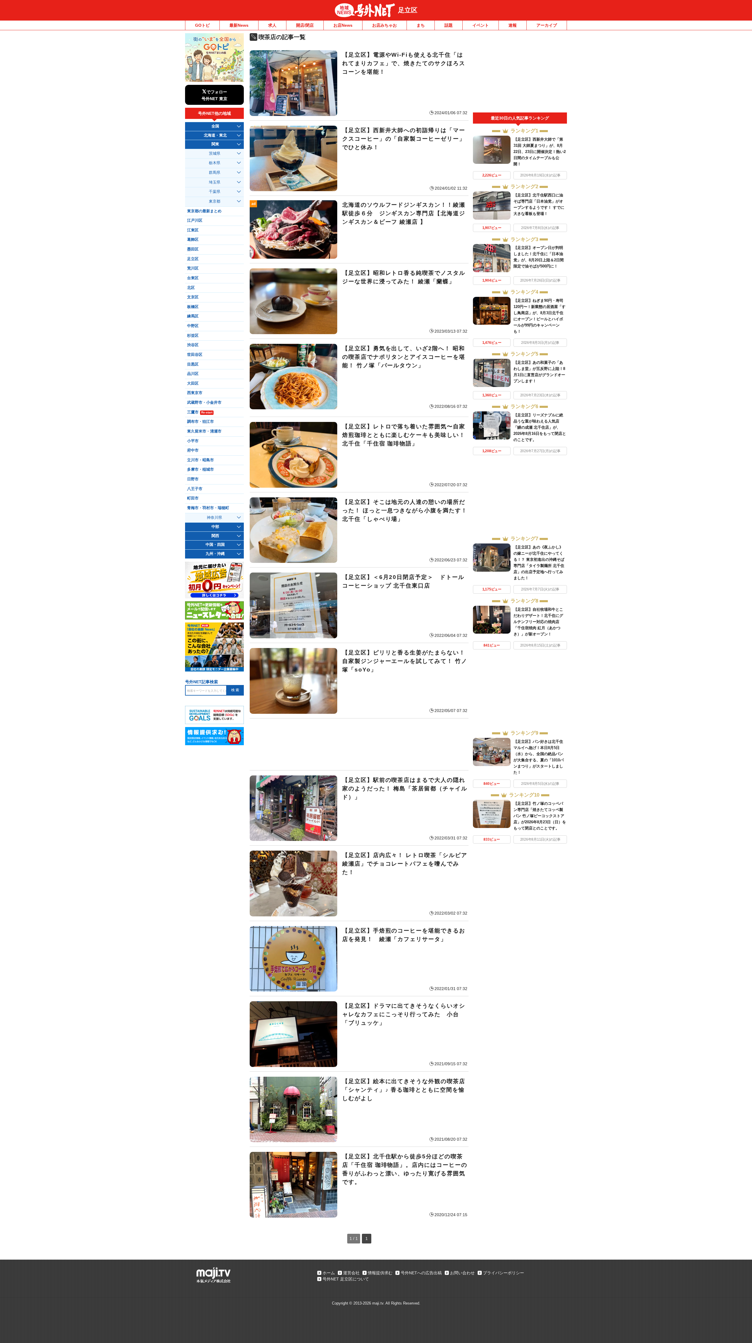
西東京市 (194, 393)
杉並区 (193, 336)
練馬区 (193, 316)
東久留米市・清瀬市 (204, 431)
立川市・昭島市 (200, 460)
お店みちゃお (384, 25)
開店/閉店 (305, 25)
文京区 (193, 297)
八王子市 (194, 489)
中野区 (193, 326)
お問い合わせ (462, 1272)
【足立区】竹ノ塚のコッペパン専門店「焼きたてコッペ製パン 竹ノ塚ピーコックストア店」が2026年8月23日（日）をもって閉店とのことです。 (539, 815)
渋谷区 (193, 345)
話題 (448, 25)
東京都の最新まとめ (204, 211)
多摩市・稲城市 (200, 469)
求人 (272, 25)
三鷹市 (199, 412)
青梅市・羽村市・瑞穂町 (208, 508)
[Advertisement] (359, 744)
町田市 (193, 498)
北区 (191, 288)
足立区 (407, 10)
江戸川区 (194, 220)
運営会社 (351, 1272)
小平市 (193, 441)
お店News (342, 25)
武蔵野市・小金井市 (204, 402)
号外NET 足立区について (346, 1279)
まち (421, 25)
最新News (239, 25)
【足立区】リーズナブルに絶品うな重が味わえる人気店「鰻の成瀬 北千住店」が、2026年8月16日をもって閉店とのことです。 (539, 427)
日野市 (193, 479)
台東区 (193, 278)
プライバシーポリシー (503, 1272)
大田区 (193, 383)
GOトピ (202, 25)
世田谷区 (194, 355)
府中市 (193, 450)
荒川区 (193, 268)
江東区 (193, 230)
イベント (480, 25)
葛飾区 (193, 240)
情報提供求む (380, 1272)
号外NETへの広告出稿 (421, 1272)
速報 (512, 25)
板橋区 (193, 307)
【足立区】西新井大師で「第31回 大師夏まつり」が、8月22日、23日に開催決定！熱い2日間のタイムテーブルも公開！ (539, 151)
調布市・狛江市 (200, 422)
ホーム (329, 1272)
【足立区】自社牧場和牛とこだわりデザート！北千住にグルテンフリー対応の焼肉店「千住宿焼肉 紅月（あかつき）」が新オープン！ (538, 621)
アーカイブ (546, 25)
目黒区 (193, 364)
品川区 (193, 374)
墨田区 (193, 249)
